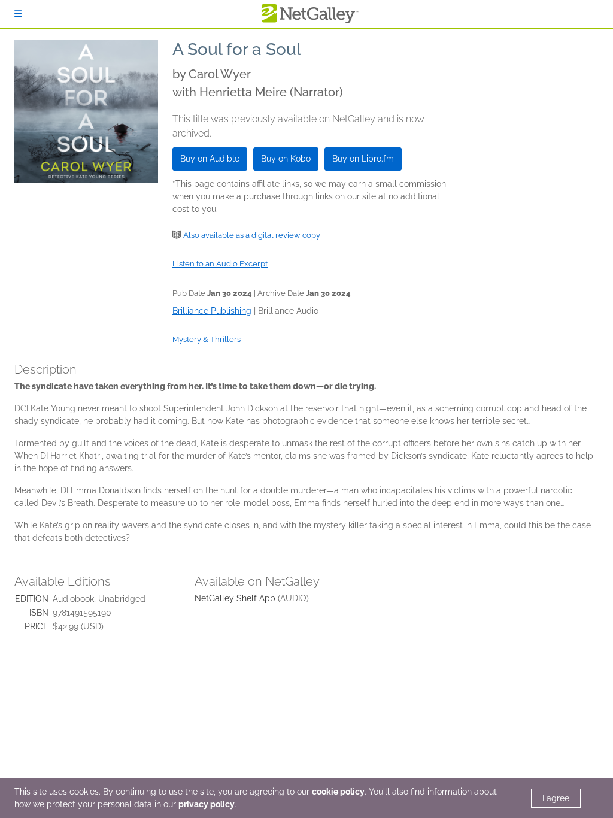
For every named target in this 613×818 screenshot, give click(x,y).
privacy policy (206, 804)
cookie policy (338, 791)
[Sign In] (18, 13)
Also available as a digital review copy (251, 235)
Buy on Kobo (286, 158)
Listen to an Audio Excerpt (220, 263)
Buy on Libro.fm (363, 158)
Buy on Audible (209, 158)
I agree (555, 798)
